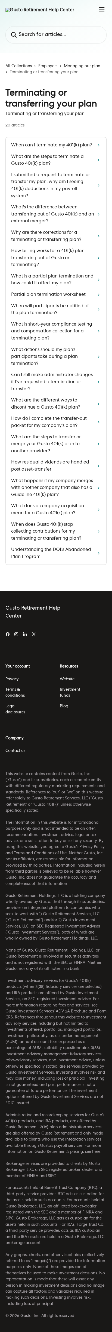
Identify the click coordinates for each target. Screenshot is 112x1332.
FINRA (32, 1176)
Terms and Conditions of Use (40, 853)
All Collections (18, 66)
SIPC (52, 1176)
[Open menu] (102, 10)
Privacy (12, 679)
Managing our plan (82, 66)
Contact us (15, 751)
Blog (64, 706)
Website (67, 679)
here (96, 1152)
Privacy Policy (92, 847)
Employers (47, 66)
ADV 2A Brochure (72, 1011)
